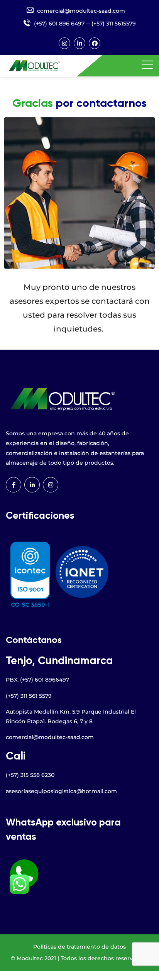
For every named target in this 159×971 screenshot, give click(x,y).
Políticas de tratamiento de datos (79, 946)
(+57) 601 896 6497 (59, 23)
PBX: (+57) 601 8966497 (37, 679)
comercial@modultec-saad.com (81, 10)
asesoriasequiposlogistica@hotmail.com (61, 791)
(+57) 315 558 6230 (30, 774)
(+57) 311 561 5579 (29, 695)
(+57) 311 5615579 (113, 23)
